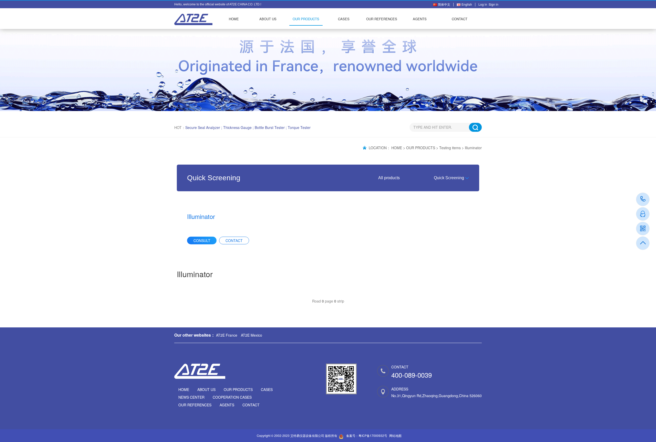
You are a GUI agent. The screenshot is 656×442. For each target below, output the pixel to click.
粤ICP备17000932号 (372, 435)
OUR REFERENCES (381, 18)
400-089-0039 (643, 199)
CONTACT (459, 18)
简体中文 (443, 4)
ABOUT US (267, 18)
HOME (234, 18)
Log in (483, 4)
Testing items (450, 147)
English (466, 4)
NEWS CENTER (191, 397)
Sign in (493, 4)
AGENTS (420, 18)
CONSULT (201, 240)
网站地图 (395, 435)
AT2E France (226, 335)
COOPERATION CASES (232, 397)
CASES (344, 18)
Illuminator (473, 147)
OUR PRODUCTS (306, 18)
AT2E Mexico (251, 335)
